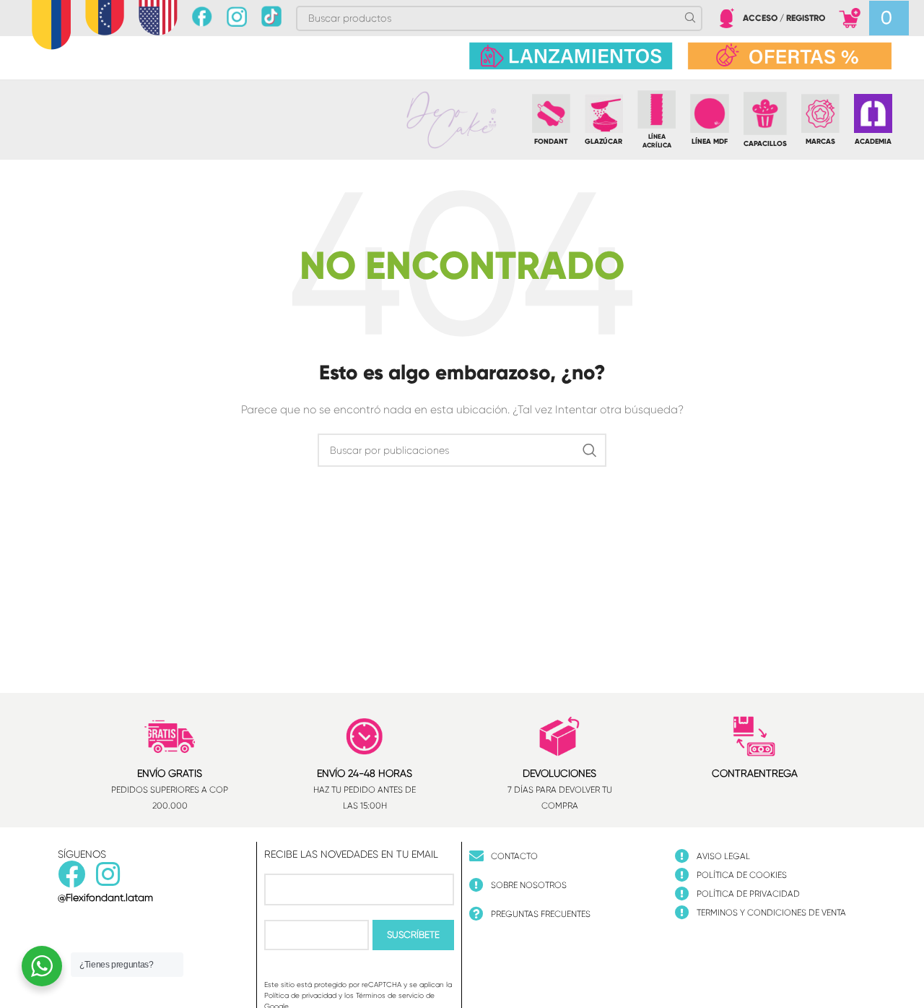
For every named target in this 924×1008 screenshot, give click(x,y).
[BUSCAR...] (589, 450)
